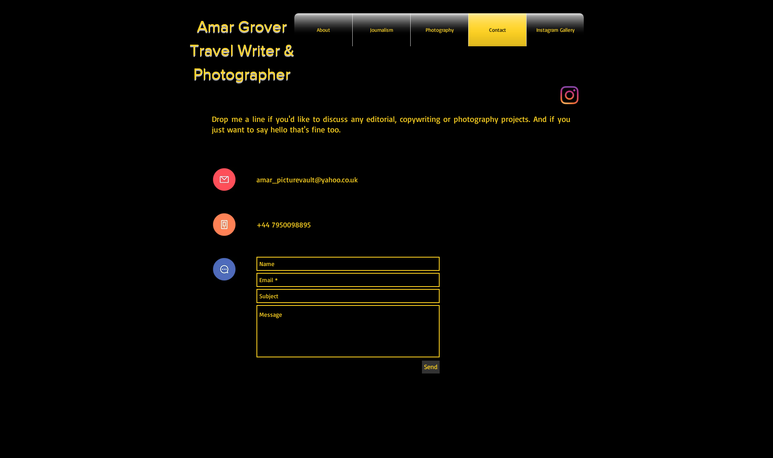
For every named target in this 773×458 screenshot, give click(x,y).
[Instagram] (569, 95)
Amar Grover (242, 26)
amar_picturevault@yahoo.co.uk (307, 179)
